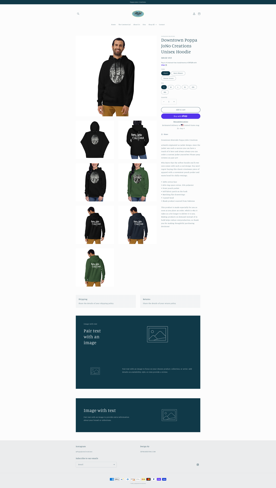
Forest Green (169, 78)
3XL (165, 92)
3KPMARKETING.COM (148, 451)
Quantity (164, 97)
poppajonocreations (140, 483)
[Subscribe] (113, 464)
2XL (193, 87)
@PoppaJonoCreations (84, 451)
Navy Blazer (178, 73)
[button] (78, 13)
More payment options (180, 121)
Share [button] (166, 134)
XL (185, 87)
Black (166, 73)
